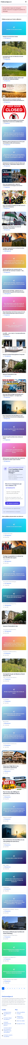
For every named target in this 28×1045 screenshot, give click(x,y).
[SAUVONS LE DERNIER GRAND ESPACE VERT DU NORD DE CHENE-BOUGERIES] (14, 72)
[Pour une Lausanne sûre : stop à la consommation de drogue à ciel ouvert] (14, 179)
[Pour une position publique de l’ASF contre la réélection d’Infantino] (14, 200)
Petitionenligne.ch (6, 2)
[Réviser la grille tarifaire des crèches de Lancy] (14, 431)
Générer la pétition (13, 503)
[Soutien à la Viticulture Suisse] (14, 31)
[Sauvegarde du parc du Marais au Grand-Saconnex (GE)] (14, 51)
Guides (4, 1010)
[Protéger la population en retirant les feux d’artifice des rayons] (14, 243)
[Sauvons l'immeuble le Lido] (14, 368)
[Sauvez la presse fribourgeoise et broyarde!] (14, 348)
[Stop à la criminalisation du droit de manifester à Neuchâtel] (14, 221)
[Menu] (25, 2)
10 (24, 988)
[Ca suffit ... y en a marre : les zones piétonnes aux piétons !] (14, 328)
